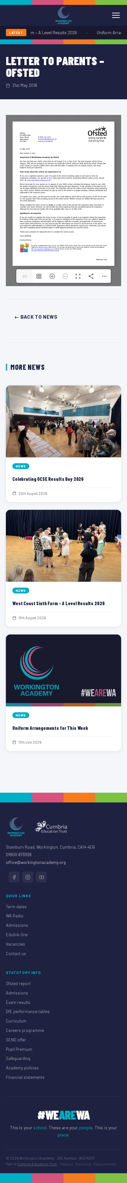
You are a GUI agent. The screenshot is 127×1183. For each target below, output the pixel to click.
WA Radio (14, 915)
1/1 (24, 276)
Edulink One (17, 934)
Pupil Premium (19, 1049)
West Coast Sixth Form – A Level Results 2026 (58, 603)
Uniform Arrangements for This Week (50, 728)
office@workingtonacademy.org (36, 862)
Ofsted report (18, 983)
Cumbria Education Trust (37, 1164)
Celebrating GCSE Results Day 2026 (48, 479)
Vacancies (15, 944)
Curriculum (16, 1020)
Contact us (16, 953)
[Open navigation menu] (116, 15)
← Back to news (35, 317)
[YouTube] (41, 877)
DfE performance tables (28, 1011)
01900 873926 (19, 854)
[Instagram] (27, 877)
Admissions (17, 925)
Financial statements (25, 1077)
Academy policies (22, 1067)
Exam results (18, 1002)
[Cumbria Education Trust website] (51, 827)
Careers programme (25, 1030)
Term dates (16, 906)
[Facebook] (14, 877)
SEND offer (16, 1039)
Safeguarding (18, 1058)
